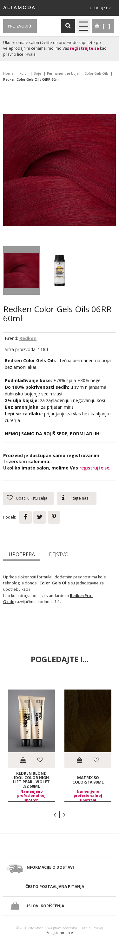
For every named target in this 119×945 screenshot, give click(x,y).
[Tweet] (39, 517)
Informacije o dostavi (49, 867)
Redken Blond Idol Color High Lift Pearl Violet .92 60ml (31, 779)
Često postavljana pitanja (54, 886)
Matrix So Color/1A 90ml (88, 780)
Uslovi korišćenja (44, 906)
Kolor (23, 73)
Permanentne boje (63, 73)
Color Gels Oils (96, 73)
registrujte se (84, 48)
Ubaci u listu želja (31, 498)
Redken (27, 338)
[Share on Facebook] (25, 517)
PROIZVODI (18, 26)
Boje (37, 73)
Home (8, 73)
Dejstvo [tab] (59, 554)
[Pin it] (54, 517)
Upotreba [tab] (22, 554)
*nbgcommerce (59, 932)
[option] (31, 745)
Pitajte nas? (79, 498)
